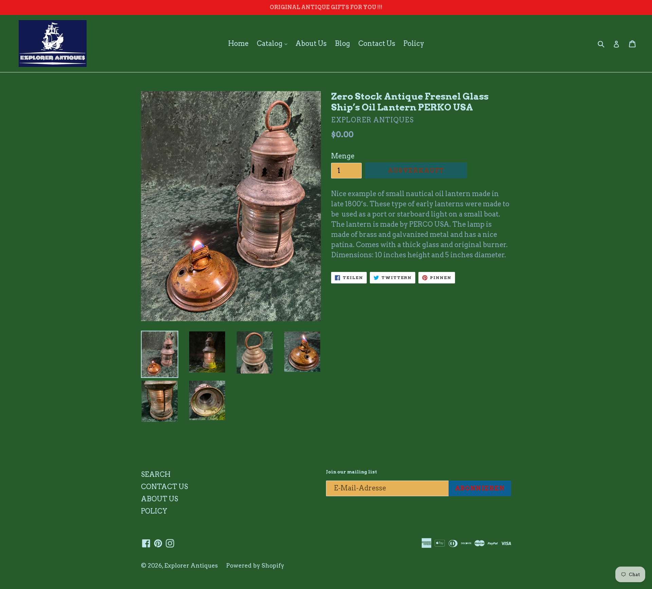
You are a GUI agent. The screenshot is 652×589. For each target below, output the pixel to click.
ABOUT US (159, 499)
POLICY (154, 511)
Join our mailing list (351, 471)
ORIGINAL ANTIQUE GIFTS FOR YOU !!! (326, 7)
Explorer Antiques (191, 565)
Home (238, 43)
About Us (311, 43)
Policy (413, 43)
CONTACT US (164, 487)
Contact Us (376, 43)
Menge (343, 156)
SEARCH (155, 474)
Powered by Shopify (255, 565)
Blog (342, 43)
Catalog (274, 43)
